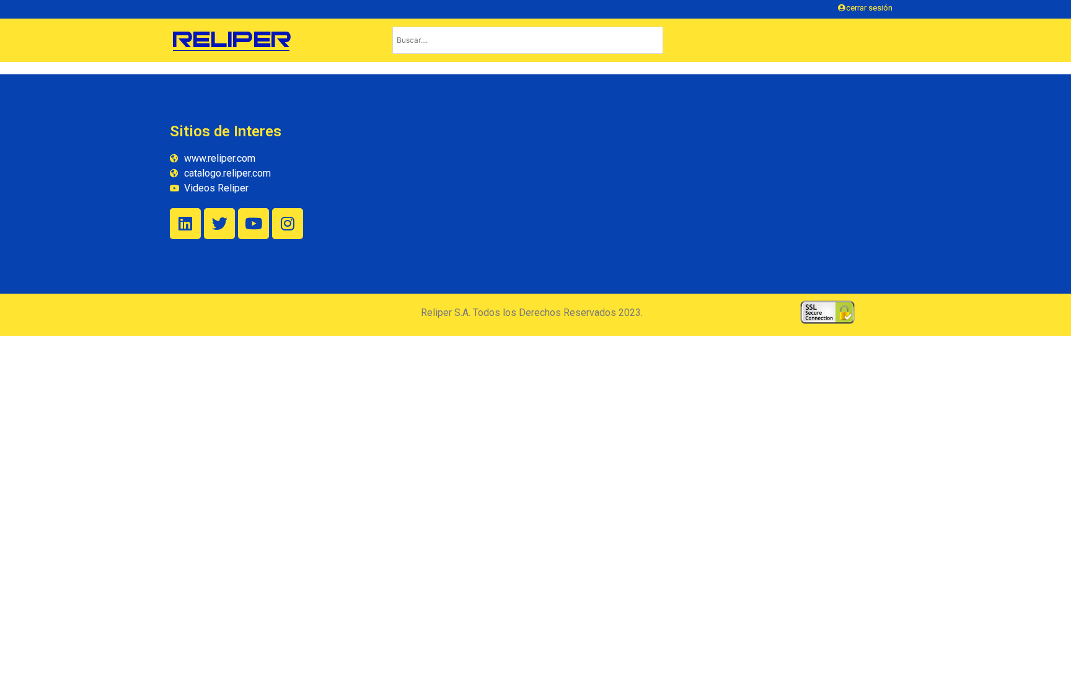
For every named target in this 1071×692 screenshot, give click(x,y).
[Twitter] (219, 223)
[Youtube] (253, 223)
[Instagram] (287, 223)
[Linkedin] (185, 223)
